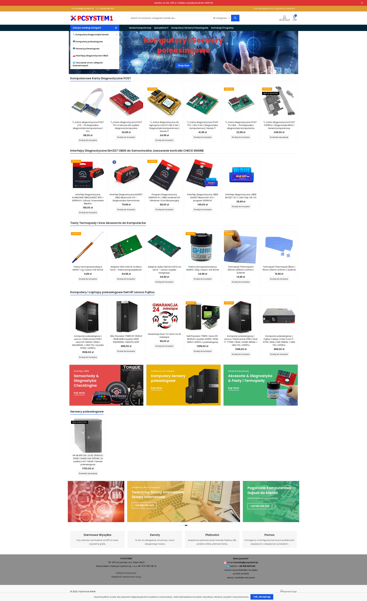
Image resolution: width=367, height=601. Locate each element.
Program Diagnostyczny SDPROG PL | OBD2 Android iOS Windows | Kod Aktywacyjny (164, 197)
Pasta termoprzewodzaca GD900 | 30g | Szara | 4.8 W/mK (202, 268)
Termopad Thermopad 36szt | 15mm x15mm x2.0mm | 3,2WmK (279, 268)
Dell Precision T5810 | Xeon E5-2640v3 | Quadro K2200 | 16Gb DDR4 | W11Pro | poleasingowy (202, 339)
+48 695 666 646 (144, 506)
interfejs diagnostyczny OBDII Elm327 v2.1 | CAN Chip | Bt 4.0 (240, 196)
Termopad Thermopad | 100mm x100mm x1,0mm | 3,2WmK (241, 269)
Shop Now (183, 66)
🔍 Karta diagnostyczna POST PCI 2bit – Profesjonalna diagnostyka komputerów (241, 125)
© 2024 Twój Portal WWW (83, 591)
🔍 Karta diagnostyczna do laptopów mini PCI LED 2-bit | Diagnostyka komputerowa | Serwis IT (164, 127)
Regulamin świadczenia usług (126, 576)
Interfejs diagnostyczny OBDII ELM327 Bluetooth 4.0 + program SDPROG (202, 197)
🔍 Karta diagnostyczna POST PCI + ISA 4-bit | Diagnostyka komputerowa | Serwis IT (202, 125)
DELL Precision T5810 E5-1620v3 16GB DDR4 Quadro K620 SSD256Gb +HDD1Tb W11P (126, 339)
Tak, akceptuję (261, 596)
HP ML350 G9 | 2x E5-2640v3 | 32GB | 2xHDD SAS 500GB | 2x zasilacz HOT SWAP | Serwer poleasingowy (88, 460)
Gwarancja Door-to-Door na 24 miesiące (164, 335)
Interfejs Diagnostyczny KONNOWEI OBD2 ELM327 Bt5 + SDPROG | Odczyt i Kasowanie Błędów (88, 199)
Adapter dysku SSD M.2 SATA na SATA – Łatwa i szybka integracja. (164, 269)
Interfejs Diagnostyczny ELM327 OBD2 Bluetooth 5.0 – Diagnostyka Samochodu (126, 197)
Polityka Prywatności (126, 573)
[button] (181, 525)
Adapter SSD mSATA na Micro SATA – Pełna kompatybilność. (126, 268)
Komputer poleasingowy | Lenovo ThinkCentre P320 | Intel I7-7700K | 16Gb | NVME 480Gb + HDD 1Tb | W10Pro (241, 340)
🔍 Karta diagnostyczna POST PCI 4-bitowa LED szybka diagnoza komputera (126, 125)
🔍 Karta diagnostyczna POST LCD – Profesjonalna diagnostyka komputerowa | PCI (88, 127)
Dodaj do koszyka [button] (88, 140)
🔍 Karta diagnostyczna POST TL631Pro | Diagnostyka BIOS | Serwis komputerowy (279, 125)
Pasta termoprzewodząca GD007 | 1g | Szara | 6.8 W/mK (87, 268)
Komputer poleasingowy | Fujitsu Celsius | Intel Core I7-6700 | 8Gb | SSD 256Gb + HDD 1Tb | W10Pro (279, 340)
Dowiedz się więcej (279, 137)
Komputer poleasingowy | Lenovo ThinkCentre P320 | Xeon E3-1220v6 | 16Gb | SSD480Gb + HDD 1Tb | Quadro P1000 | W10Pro (88, 342)
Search (235, 18)
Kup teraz (79, 393)
